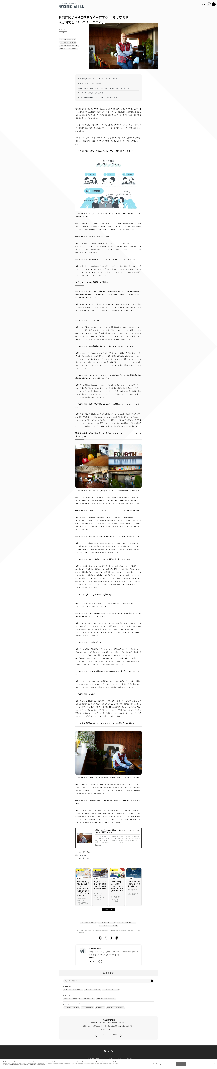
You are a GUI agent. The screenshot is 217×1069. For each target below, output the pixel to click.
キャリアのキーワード (72, 1004)
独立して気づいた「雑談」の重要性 (90, 83)
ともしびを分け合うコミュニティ (68, 42)
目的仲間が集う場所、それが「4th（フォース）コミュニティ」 (99, 79)
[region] (108, 1064)
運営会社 (129, 1058)
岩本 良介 (83, 855)
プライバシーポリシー (115, 1058)
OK (181, 1064)
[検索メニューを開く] (209, 4)
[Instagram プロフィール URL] (100, 961)
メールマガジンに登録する (108, 1034)
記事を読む (92, 957)
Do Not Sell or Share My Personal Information (160, 1064)
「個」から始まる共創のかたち (67, 39)
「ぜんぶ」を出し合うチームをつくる (73, 989)
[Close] (214, 1064)
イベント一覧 (108, 910)
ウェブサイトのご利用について (94, 1058)
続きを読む (98, 845)
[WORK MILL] (71, 6)
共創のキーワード (71, 986)
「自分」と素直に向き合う (70, 998)
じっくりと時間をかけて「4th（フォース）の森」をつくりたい (99, 97)
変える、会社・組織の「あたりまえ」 (69, 45)
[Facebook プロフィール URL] (93, 961)
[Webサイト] (90, 961)
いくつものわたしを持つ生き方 (71, 1007)
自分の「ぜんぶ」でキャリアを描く (68, 49)
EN (203, 4)
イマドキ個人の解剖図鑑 (87, 1007)
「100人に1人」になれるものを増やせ (91, 93)
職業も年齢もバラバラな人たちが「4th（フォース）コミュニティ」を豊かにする (104, 88)
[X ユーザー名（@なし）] (97, 961)
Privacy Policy (6, 1066)
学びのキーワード (71, 995)
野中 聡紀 (86, 858)
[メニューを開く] (214, 4)
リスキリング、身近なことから (87, 998)
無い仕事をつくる (100, 1007)
